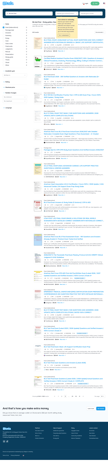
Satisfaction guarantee (58, 430)
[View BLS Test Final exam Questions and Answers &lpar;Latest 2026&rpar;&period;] (68, 366)
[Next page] (83, 396)
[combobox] (66, 13)
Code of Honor (74, 433)
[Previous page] (54, 396)
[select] (99, 32)
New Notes (92, 433)
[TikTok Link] (7, 441)
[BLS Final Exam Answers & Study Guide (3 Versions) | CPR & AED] (38, 205)
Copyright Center (75, 430)
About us (37, 435)
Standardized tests (93, 438)
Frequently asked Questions (59, 433)
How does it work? (39, 430)
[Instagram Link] (4, 441)
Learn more (91, 408)
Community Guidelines (76, 435)
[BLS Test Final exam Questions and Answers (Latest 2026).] (38, 366)
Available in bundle (79, 278)
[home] (8, 3)
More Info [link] (60, 51)
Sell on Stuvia (38, 433)
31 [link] (79, 396)
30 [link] (76, 396)
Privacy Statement (15, 455)
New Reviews (92, 435)
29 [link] (72, 396)
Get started (101, 408)
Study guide (56, 438)
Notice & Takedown (75, 438)
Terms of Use (6, 455)
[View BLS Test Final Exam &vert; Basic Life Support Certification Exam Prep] (68, 350)
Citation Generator (39, 438)
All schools (91, 430)
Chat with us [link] (56, 435)
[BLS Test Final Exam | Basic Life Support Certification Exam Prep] (38, 350)
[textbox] (67, 13)
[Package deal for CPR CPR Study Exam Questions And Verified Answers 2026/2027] (37, 152)
